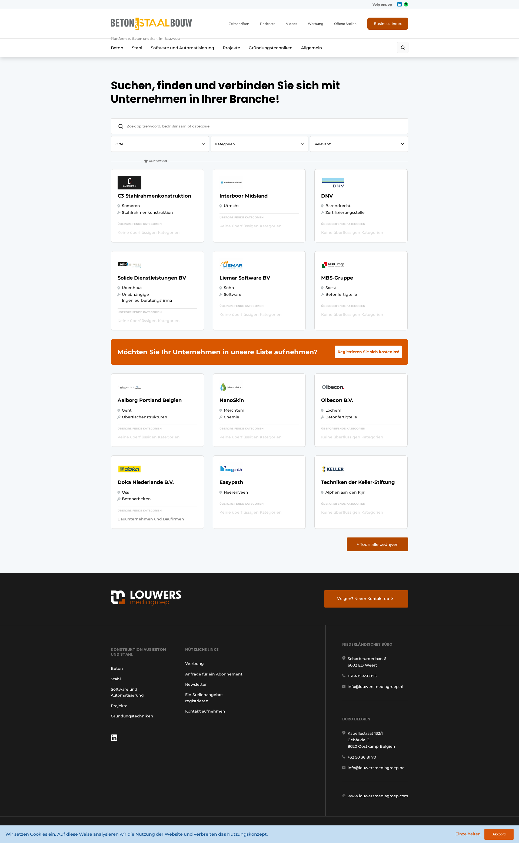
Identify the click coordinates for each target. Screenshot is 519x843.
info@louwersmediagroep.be (376, 767)
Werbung (315, 24)
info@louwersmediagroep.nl (375, 686)
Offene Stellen (345, 24)
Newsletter (196, 684)
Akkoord (499, 834)
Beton (117, 47)
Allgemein (311, 47)
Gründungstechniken (270, 47)
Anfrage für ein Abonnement (213, 674)
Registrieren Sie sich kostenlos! (368, 351)
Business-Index (388, 23)
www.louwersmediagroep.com (378, 795)
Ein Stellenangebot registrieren (204, 697)
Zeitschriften (239, 24)
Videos (291, 24)
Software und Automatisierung (182, 47)
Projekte (231, 47)
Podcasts (267, 24)
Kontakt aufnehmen (205, 711)
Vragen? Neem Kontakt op (363, 598)
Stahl (137, 47)
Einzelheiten (468, 834)
